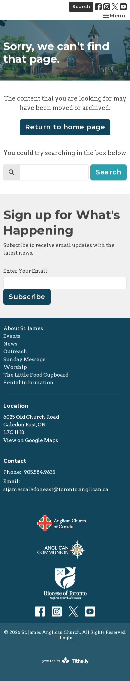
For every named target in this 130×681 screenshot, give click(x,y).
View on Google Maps (30, 440)
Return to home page (65, 127)
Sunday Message (24, 360)
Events (11, 336)
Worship (15, 367)
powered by (62, 666)
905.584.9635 (39, 472)
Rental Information (28, 383)
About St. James (23, 328)
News (10, 344)
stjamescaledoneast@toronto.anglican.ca (55, 490)
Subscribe (27, 297)
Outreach (15, 352)
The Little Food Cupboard (35, 375)
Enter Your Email (25, 271)
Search (81, 6)
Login (66, 637)
